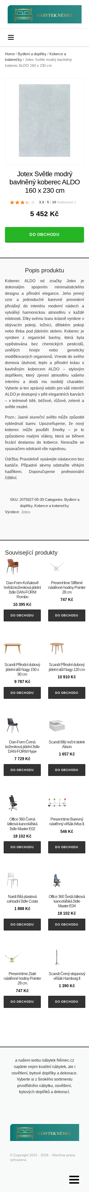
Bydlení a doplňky (32, 54)
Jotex (25, 512)
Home (10, 54)
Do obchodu (44, 234)
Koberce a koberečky (51, 506)
